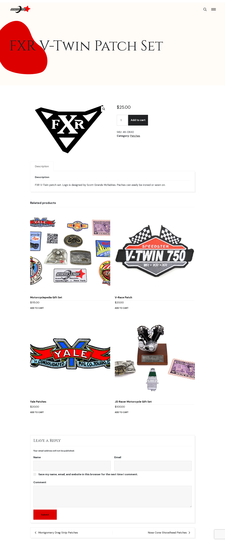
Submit (45, 514)
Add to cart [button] (37, 308)
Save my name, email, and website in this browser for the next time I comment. (88, 474)
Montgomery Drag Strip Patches (58, 532)
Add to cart (138, 120)
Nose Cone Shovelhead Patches (167, 532)
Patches (135, 136)
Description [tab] (42, 166)
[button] (104, 109)
